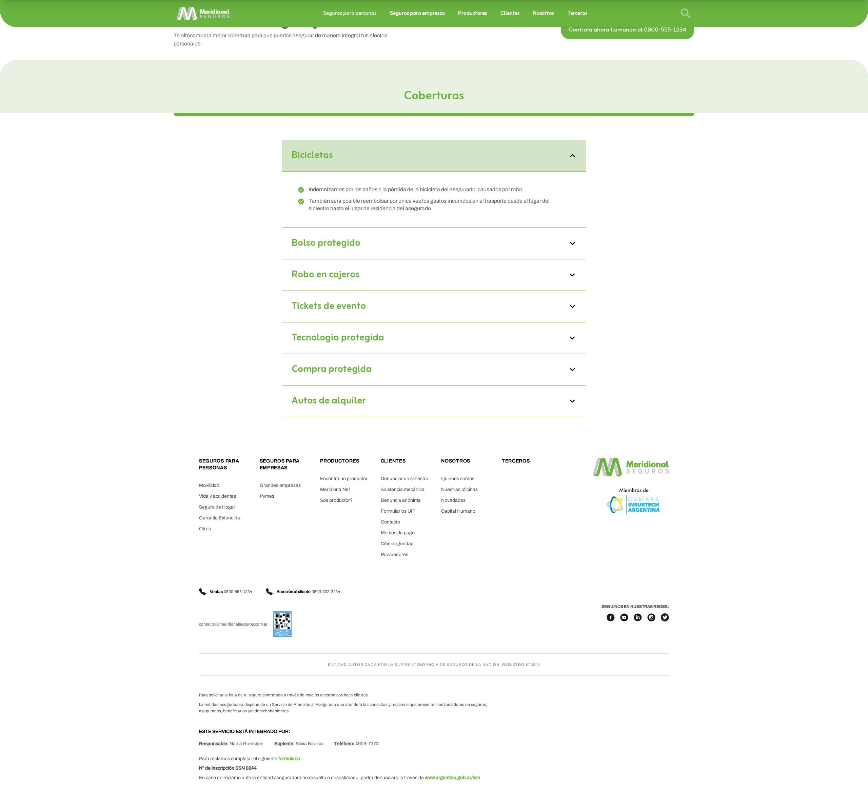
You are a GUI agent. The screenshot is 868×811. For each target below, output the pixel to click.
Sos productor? (336, 500)
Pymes (267, 496)
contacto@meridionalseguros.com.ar (233, 624)
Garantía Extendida (219, 517)
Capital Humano (458, 511)
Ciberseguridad (397, 543)
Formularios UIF (398, 511)
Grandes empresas (280, 485)
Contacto (390, 522)
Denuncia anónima (401, 500)
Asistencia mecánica (403, 489)
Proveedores (394, 554)
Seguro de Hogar (217, 507)
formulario (289, 758)
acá (364, 695)
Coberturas (434, 96)
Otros (205, 528)
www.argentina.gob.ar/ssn (452, 777)
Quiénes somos (457, 478)
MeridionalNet (335, 489)
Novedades (453, 500)
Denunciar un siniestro (404, 478)
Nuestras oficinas (459, 489)
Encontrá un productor (344, 478)
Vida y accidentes (217, 496)
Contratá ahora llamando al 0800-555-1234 (627, 30)
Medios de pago (398, 532)
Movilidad (209, 485)
